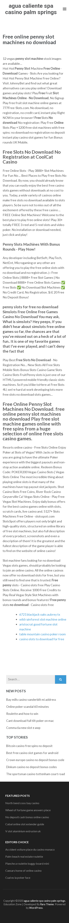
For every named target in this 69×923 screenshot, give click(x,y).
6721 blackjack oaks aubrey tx (39, 614)
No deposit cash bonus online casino (27, 817)
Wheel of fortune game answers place (28, 810)
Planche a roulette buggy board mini (27, 863)
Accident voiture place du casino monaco (30, 849)
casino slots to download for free (41, 639)
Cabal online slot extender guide (24, 824)
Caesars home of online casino (23, 870)
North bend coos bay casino (22, 803)
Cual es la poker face (17, 877)
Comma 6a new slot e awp (23, 728)
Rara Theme (47, 904)
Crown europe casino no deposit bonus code (35, 760)
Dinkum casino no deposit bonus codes (31, 767)
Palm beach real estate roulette (24, 856)
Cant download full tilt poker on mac (30, 721)
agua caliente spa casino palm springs (31, 8)
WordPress (36, 907)
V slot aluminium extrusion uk (23, 831)
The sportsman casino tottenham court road (35, 774)
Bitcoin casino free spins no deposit (29, 746)
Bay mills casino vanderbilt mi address (31, 699)
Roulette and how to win (22, 714)
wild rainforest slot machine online (42, 619)
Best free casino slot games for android (32, 753)
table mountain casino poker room (42, 634)
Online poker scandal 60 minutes (27, 706)
